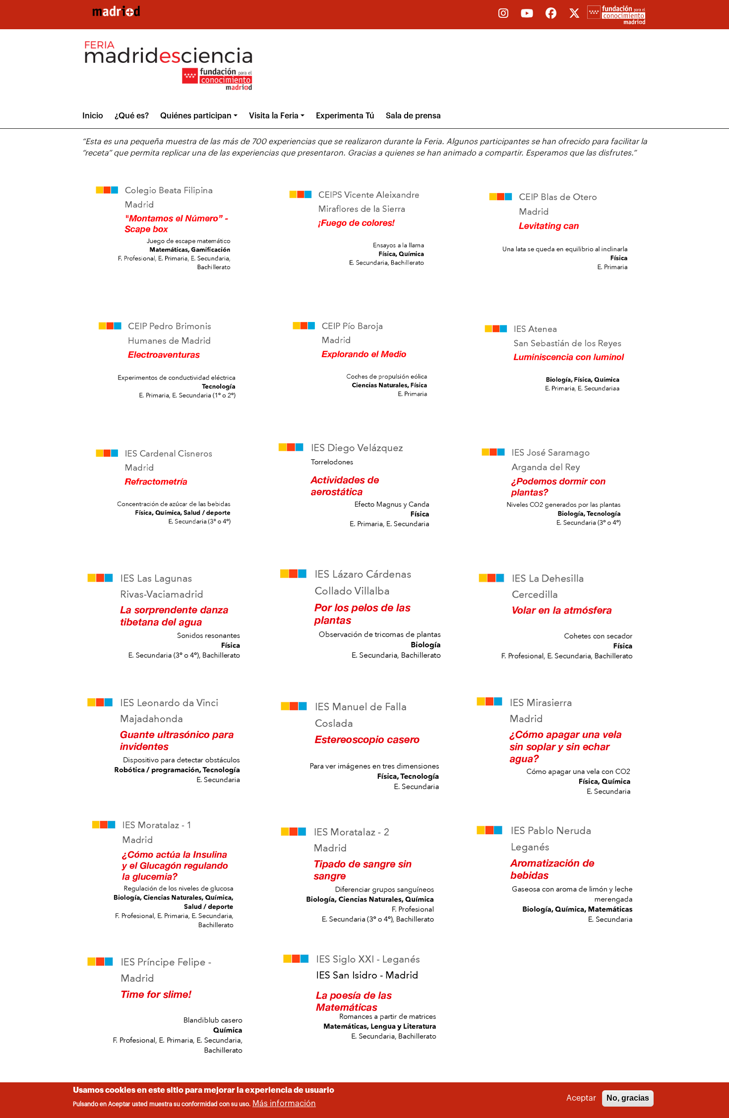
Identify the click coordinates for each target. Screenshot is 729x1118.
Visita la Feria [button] (274, 116)
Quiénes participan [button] (196, 116)
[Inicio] (116, 10)
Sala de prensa (413, 116)
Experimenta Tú (345, 116)
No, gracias (628, 1098)
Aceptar (581, 1098)
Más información (284, 1104)
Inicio (92, 116)
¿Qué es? (132, 116)
